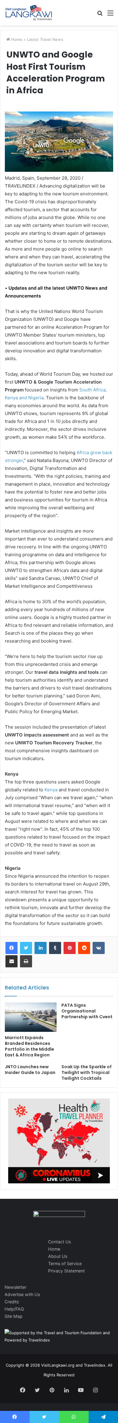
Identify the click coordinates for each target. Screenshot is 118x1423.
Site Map (13, 1316)
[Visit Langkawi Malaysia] (29, 12)
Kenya (50, 790)
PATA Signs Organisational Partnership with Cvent (87, 1011)
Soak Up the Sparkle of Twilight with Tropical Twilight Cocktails (86, 1072)
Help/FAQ (14, 1309)
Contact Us (59, 1241)
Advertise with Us (22, 1294)
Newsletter (15, 1287)
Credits (12, 1301)
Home (16, 39)
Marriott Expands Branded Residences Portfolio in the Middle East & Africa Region (29, 1046)
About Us (57, 1256)
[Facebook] (11, 948)
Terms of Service (65, 1263)
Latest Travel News (45, 39)
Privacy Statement (66, 1270)
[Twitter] (26, 948)
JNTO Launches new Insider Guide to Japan (30, 1070)
